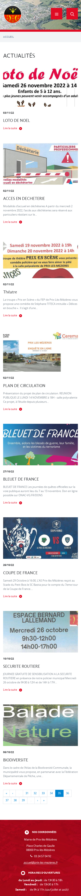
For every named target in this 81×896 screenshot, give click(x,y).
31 (27, 793)
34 (51, 793)
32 (35, 793)
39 (23, 800)
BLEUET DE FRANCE (21, 479)
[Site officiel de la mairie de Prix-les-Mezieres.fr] (12, 14)
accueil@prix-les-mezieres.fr (40, 862)
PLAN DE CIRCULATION (24, 385)
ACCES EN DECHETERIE (24, 198)
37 (7, 800)
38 (15, 800)
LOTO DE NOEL (16, 120)
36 (67, 793)
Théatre (10, 292)
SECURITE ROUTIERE (21, 666)
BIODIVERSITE (15, 760)
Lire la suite (10, 128)
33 (43, 793)
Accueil (8, 36)
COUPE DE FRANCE (20, 572)
